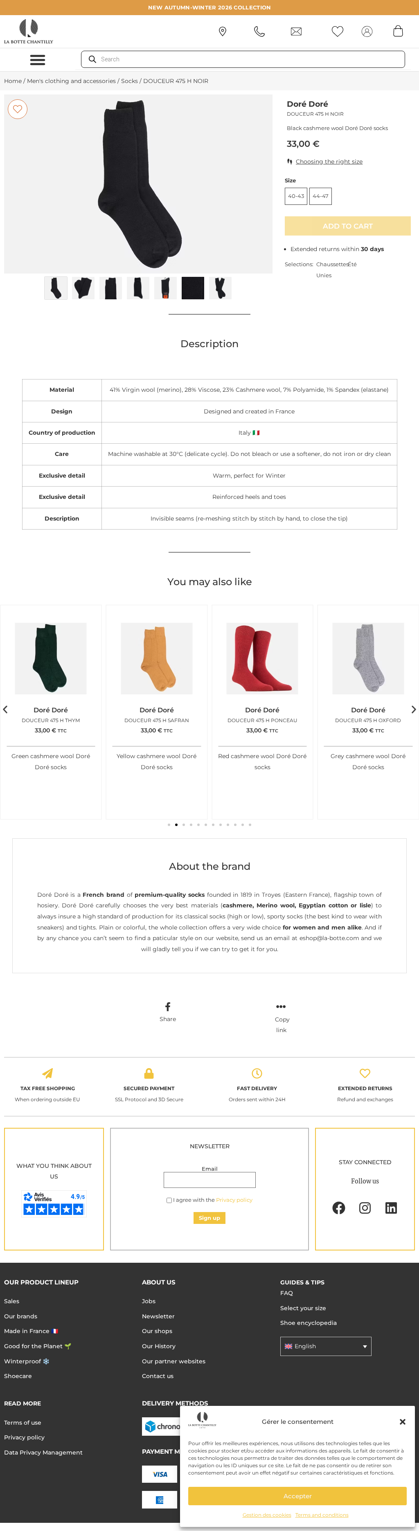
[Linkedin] (391, 1208)
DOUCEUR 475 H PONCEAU (262, 720)
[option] (138, 184)
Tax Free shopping (47, 1088)
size (290, 180)
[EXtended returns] (365, 1073)
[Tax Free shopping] (47, 1073)
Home (13, 81)
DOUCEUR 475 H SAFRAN (156, 720)
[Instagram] (365, 1208)
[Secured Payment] (149, 1073)
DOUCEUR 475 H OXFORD (368, 720)
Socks (129, 81)
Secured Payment (149, 1088)
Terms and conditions (322, 1515)
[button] (403, 1422)
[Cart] (398, 30)
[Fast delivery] (257, 1073)
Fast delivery (257, 1088)
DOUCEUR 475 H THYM (51, 720)
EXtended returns (365, 1088)
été (352, 264)
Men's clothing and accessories (71, 81)
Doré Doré (307, 104)
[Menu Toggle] (37, 59)
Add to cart (348, 226)
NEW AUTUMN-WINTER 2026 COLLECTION (209, 7)
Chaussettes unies (332, 269)
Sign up (209, 1217)
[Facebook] (339, 1208)
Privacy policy (234, 1200)
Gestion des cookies (267, 1515)
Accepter (298, 1496)
